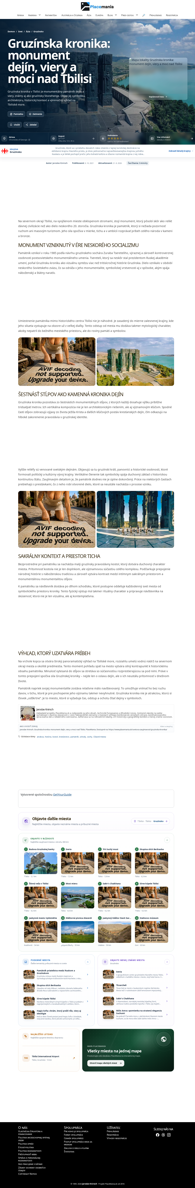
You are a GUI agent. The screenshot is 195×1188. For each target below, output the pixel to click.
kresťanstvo (64, 737)
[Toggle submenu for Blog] (116, 15)
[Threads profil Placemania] (163, 1134)
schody (83, 737)
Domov (11, 31)
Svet (20, 31)
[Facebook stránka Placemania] (157, 1134)
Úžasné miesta (99, 737)
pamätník (74, 737)
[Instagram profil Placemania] (168, 1134)
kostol (55, 737)
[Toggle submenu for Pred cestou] (137, 15)
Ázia (28, 31)
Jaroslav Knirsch (60, 163)
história (48, 737)
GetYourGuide (62, 794)
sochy (89, 737)
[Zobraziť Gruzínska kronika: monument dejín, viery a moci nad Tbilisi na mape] (158, 76)
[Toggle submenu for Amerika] (40, 15)
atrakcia (40, 737)
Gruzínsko (38, 31)
